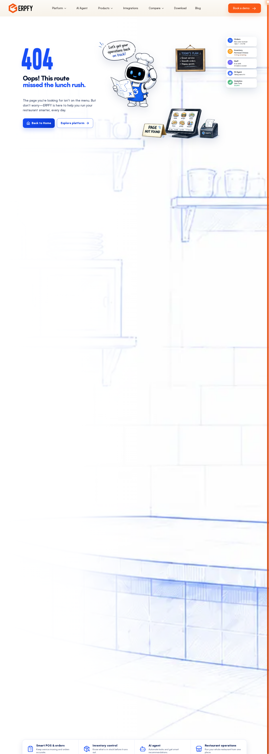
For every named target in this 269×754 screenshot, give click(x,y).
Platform (57, 8)
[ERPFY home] (27, 8)
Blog (198, 8)
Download (180, 8)
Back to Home (41, 123)
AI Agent (81, 8)
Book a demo (244, 8)
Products (103, 8)
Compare (154, 8)
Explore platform (72, 123)
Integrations (130, 8)
